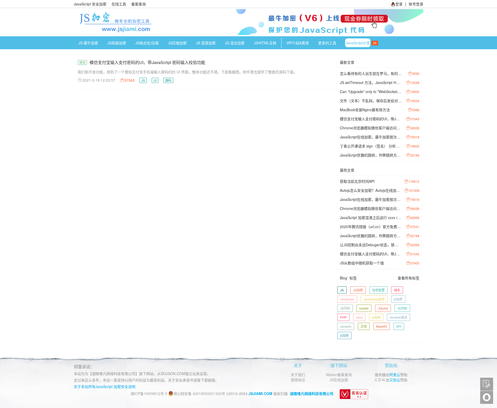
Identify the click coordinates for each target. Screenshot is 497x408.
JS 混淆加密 (206, 42)
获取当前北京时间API (357, 181)
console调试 (398, 317)
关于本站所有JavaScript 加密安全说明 (104, 386)
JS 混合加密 (235, 42)
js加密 (398, 299)
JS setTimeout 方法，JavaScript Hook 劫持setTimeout (370, 82)
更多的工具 (327, 42)
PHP (343, 317)
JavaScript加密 (374, 299)
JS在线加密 (339, 379)
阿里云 (394, 374)
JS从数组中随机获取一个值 (362, 262)
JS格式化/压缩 (147, 42)
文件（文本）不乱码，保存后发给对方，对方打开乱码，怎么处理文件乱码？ (370, 100)
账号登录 (416, 3)
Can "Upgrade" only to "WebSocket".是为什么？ (370, 91)
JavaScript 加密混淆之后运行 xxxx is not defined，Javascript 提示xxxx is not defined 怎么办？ (370, 217)
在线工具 (119, 3)
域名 (397, 290)
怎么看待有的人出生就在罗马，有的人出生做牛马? (370, 73)
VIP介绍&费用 (297, 42)
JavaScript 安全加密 (90, 3)
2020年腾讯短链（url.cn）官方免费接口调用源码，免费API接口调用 (370, 226)
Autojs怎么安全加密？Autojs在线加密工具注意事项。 (370, 190)
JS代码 (345, 308)
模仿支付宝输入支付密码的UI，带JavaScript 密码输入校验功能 (147, 62)
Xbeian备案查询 (339, 374)
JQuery (383, 308)
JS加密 (358, 290)
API (398, 326)
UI (155, 80)
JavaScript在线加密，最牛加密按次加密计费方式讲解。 (370, 136)
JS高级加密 (116, 42)
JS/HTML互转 (265, 42)
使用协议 (298, 379)
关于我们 (298, 374)
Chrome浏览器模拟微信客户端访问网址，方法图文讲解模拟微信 (370, 127)
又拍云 (394, 379)
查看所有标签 (408, 277)
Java (359, 317)
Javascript (347, 299)
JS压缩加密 (177, 42)
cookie (364, 308)
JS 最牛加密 (88, 42)
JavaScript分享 (360, 42)
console (345, 326)
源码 (168, 80)
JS (143, 80)
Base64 (381, 326)
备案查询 (138, 3)
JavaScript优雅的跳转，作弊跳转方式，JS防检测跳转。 (370, 155)
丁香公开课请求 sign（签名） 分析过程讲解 (370, 146)
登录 (399, 3)
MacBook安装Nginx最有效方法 (365, 109)
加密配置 (378, 290)
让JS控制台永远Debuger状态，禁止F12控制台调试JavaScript (370, 244)
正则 (364, 326)
